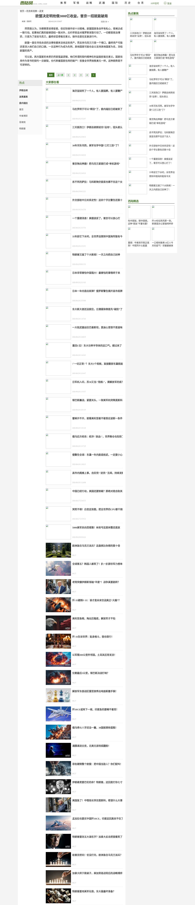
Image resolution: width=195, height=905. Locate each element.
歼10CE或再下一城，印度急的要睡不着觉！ (95, 709)
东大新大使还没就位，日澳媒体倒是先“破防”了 (97, 309)
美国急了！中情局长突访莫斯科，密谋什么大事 (97, 800)
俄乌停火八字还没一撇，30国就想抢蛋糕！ (95, 727)
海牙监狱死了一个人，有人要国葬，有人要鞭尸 (164, 36)
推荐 (63, 3)
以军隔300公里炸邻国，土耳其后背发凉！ (94, 655)
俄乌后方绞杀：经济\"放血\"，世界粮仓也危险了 (98, 436)
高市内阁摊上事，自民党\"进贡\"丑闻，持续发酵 (98, 473)
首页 (22, 11)
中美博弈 (23, 116)
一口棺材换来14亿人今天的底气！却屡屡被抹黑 (162, 246)
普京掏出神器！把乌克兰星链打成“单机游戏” (96, 163)
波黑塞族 (23, 97)
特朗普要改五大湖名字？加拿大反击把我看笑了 (97, 837)
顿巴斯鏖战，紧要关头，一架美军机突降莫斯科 (97, 400)
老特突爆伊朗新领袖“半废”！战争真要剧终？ (96, 582)
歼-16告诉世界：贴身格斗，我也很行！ (93, 636)
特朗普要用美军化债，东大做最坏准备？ (93, 891)
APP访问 (155, 3)
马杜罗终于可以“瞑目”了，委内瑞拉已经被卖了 (140, 58)
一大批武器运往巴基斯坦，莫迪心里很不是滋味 (97, 327)
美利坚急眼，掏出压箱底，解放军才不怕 (93, 618)
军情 (76, 3)
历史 (128, 3)
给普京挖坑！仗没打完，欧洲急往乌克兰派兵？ (97, 855)
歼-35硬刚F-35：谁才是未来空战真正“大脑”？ (96, 600)
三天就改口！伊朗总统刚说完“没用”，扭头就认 (140, 36)
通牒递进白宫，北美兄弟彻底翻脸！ (91, 746)
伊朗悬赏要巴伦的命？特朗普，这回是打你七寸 (97, 782)
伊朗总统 (23, 90)
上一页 (60, 75)
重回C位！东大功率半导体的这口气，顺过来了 (97, 345)
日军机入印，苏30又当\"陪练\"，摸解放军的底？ (98, 382)
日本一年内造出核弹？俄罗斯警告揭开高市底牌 (97, 291)
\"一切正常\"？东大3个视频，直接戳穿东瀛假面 (97, 364)
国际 (115, 3)
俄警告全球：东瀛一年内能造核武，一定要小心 (97, 454)
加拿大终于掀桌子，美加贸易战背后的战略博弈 (97, 873)
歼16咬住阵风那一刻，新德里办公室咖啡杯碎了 (162, 224)
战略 (89, 3)
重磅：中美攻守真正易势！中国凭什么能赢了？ (138, 246)
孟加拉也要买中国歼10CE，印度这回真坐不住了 (97, 818)
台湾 (141, 3)
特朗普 (22, 128)
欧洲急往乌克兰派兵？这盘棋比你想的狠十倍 (96, 545)
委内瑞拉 (23, 103)
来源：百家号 (26, 21)
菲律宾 (22, 122)
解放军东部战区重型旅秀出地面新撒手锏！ (95, 691)
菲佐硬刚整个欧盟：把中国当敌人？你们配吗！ (97, 764)
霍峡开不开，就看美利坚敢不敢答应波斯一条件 (97, 418)
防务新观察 (31, 11)
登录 (169, 3)
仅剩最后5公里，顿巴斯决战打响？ (90, 673)
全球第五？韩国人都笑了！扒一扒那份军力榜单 (97, 564)
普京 (21, 109)
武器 (102, 3)
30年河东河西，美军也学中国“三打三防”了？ (96, 145)
